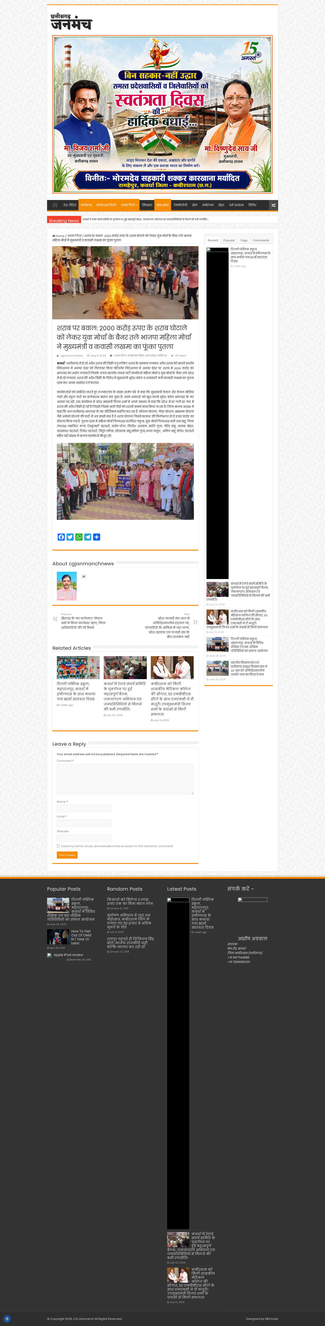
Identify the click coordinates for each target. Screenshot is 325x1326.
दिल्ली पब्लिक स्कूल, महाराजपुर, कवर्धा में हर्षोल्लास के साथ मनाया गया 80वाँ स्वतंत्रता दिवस (251, 255)
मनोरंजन (208, 205)
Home (60, 236)
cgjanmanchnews (71, 355)
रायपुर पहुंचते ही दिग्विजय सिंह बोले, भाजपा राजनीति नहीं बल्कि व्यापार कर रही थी (130, 943)
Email (62, 816)
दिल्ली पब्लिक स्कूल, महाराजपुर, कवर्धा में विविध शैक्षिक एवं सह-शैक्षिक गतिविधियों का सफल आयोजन (249, 645)
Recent (213, 240)
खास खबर (163, 205)
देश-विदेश (69, 205)
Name (62, 802)
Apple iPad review (68, 955)
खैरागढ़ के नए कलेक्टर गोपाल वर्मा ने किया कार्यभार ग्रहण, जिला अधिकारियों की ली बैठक (83, 621)
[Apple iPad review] (49, 955)
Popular (229, 240)
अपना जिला (128, 205)
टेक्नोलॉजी (180, 205)
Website (63, 831)
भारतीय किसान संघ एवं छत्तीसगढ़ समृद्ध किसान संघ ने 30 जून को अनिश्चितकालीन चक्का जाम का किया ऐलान (249, 669)
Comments (261, 240)
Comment (65, 761)
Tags (243, 240)
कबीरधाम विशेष (106, 205)
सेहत (221, 205)
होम (55, 204)
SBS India (271, 1319)
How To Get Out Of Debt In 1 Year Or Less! (81, 937)
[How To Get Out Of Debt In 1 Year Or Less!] (58, 936)
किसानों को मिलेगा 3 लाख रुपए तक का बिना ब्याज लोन (130, 901)
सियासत (147, 205)
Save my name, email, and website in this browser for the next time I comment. (117, 846)
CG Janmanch (83, 1319)
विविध (252, 205)
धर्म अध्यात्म (236, 205)
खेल (194, 205)
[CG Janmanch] (71, 20)
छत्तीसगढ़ (86, 205)
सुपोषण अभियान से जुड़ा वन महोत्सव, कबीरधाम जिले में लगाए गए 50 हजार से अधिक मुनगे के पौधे (129, 921)
